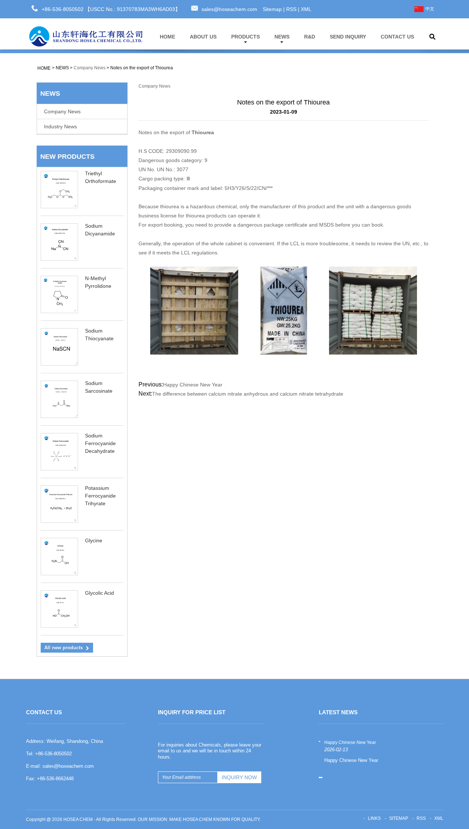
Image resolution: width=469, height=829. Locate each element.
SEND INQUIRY (348, 37)
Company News (90, 67)
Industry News (60, 126)
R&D (309, 37)
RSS (291, 9)
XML (306, 9)
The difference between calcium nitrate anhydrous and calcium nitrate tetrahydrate (247, 394)
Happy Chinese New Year (192, 385)
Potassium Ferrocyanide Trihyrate (100, 495)
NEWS (281, 37)
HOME (167, 37)
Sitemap (272, 9)
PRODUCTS (245, 37)
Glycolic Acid (99, 593)
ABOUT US (203, 37)
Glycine (93, 540)
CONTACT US (397, 37)
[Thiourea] (283, 310)
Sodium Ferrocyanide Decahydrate (100, 443)
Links (374, 818)
